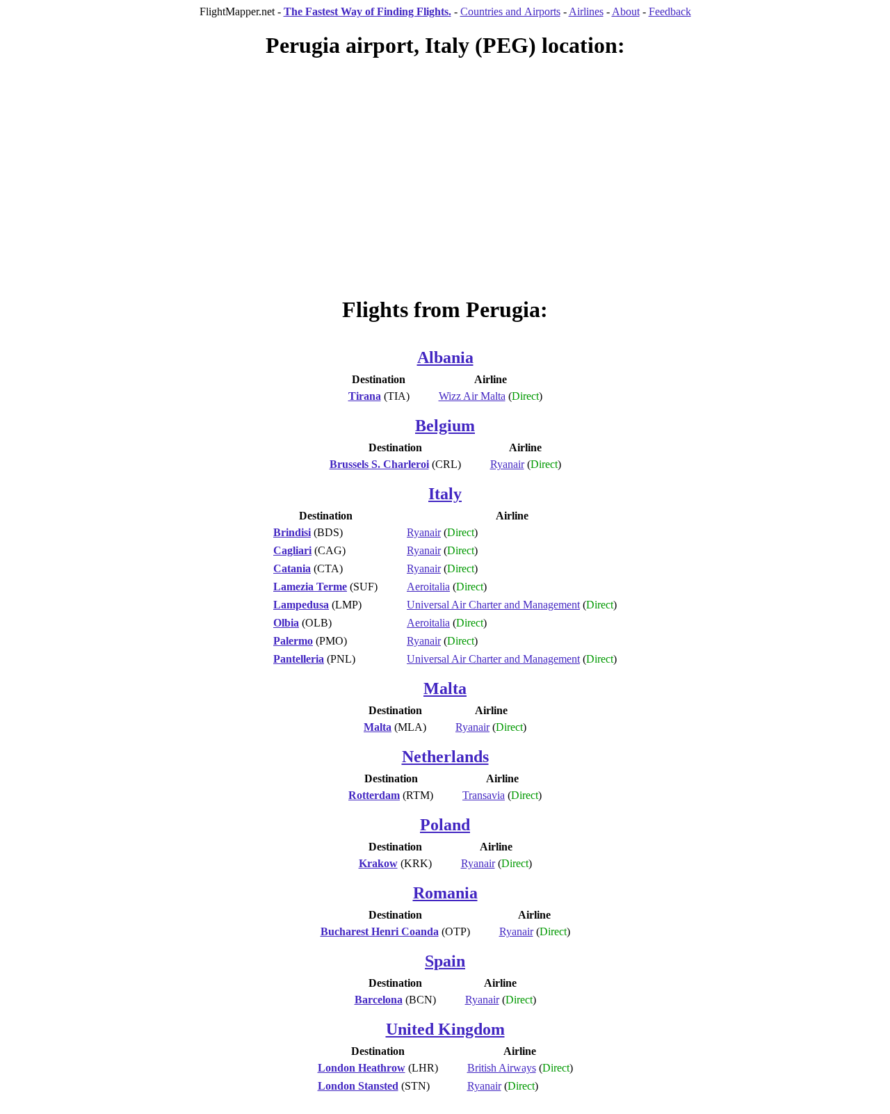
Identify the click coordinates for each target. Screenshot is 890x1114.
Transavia (483, 795)
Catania (292, 568)
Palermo (293, 641)
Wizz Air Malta (472, 396)
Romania (445, 893)
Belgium (445, 426)
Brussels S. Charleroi (379, 464)
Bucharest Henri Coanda (380, 931)
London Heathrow (361, 1068)
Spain (445, 961)
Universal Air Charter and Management (493, 605)
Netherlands (445, 757)
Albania (445, 357)
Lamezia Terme (310, 586)
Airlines (586, 11)
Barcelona (379, 1000)
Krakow (378, 863)
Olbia (286, 623)
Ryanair (507, 464)
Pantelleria (298, 659)
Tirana (364, 396)
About (626, 11)
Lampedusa (301, 605)
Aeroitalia (428, 586)
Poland (445, 825)
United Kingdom (445, 1029)
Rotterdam (374, 795)
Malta (445, 688)
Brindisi (292, 532)
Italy (445, 494)
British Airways (501, 1068)
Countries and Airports (510, 11)
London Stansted (358, 1086)
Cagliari (292, 550)
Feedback (670, 11)
